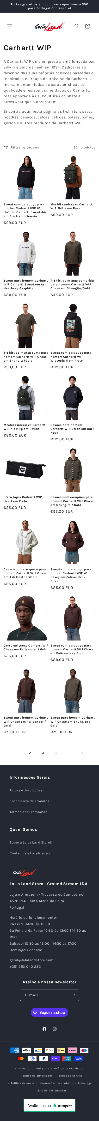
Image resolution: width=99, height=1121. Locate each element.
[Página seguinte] (82, 753)
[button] (9, 26)
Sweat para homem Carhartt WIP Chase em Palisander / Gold (26, 721)
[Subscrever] (73, 995)
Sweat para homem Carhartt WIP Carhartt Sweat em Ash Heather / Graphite (26, 284)
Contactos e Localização (30, 853)
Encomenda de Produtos (30, 801)
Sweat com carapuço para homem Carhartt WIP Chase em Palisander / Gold (72, 649)
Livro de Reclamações (52, 1090)
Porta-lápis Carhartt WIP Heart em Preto (23, 499)
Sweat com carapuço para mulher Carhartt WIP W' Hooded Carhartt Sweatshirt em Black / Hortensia (26, 210)
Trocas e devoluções (26, 790)
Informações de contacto (55, 1083)
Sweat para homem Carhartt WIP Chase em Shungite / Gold (72, 721)
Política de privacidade (37, 1075)
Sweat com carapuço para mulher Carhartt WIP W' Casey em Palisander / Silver (70, 575)
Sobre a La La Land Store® (31, 842)
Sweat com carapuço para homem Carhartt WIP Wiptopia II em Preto (70, 356)
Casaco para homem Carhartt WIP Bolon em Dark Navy (72, 428)
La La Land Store (38, 1068)
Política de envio (22, 1083)
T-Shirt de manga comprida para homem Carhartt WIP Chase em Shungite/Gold (72, 284)
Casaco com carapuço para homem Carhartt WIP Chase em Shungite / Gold (72, 500)
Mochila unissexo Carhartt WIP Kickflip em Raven (25, 427)
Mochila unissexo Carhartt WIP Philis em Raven (71, 206)
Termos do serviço (69, 1075)
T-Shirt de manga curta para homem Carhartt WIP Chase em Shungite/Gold (26, 356)
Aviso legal (85, 1083)
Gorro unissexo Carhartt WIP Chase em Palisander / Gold (26, 647)
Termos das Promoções (29, 812)
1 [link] (17, 753)
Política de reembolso (69, 1068)
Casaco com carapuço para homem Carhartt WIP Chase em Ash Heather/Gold (25, 573)
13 (69, 753)
